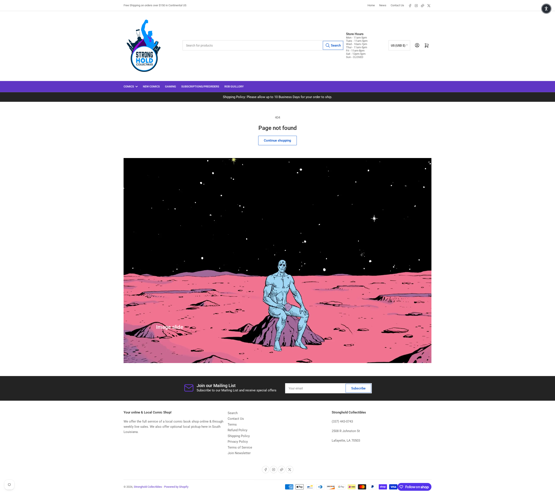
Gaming (170, 86)
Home (371, 5)
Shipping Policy (239, 436)
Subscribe (358, 388)
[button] (546, 8)
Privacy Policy (238, 442)
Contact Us (397, 5)
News (382, 5)
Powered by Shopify (176, 486)
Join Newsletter (239, 453)
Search (233, 413)
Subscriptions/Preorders (200, 86)
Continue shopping (277, 140)
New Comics (151, 86)
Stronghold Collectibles (148, 486)
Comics (129, 86)
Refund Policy (237, 430)
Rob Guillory (234, 86)
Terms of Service (240, 447)
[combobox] (263, 45)
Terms (232, 424)
